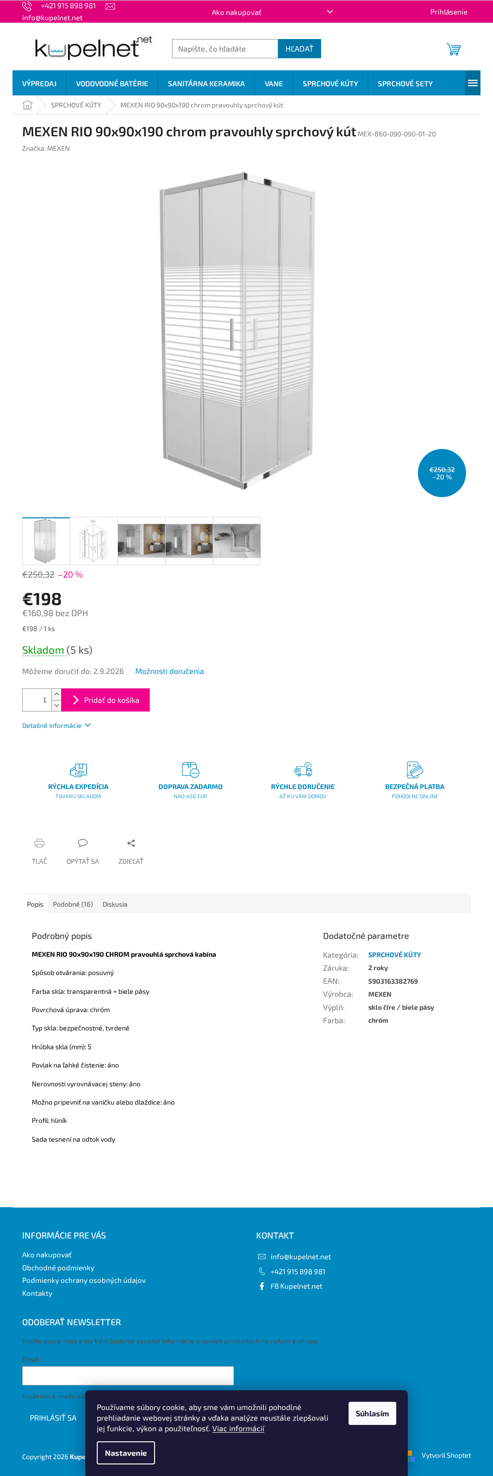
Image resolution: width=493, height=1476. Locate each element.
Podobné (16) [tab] (73, 904)
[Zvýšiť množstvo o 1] (56, 694)
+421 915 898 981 (298, 1271)
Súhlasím (372, 1413)
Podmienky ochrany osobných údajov (84, 1280)
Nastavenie (126, 1452)
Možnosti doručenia (169, 670)
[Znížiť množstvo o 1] (56, 705)
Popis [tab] (35, 904)
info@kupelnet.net (301, 1256)
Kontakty (37, 1293)
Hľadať (299, 48)
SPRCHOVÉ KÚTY (394, 954)
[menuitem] (39, 83)
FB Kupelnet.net (297, 1285)
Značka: (46, 148)
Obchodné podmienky (58, 1267)
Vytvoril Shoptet (446, 1455)
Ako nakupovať (236, 12)
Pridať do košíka (112, 699)
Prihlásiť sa (53, 1417)
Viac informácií (238, 1428)
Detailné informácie (52, 725)
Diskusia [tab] (115, 904)
